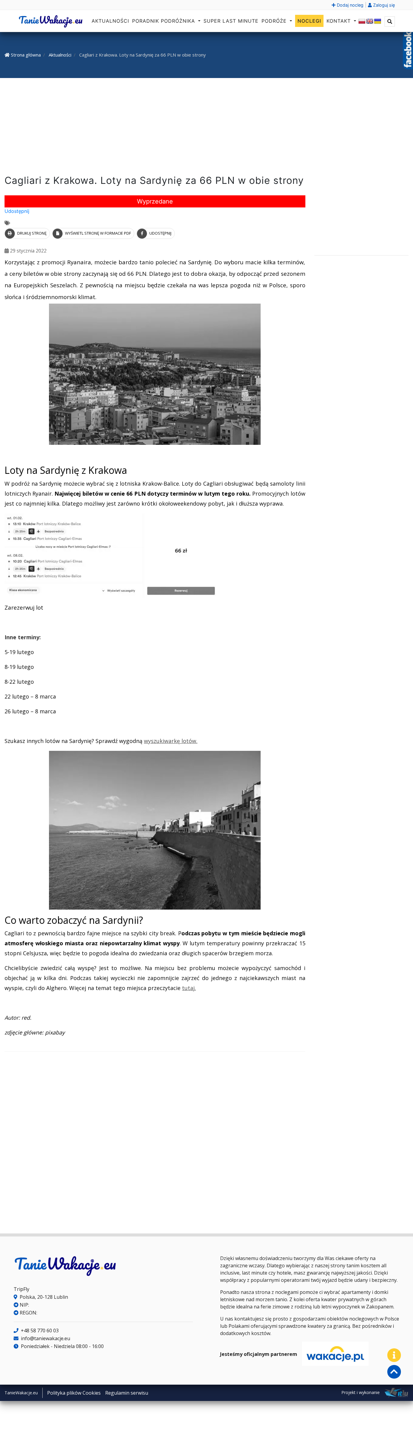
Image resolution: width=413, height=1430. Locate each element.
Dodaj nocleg (349, 5)
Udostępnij (17, 211)
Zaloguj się (383, 5)
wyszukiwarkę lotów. (170, 740)
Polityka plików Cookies (74, 1392)
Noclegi (309, 21)
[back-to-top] (394, 1372)
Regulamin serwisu (126, 1392)
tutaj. (189, 988)
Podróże (275, 21)
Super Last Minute (231, 21)
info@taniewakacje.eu (45, 1338)
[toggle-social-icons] (394, 1355)
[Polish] (362, 21)
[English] (369, 21)
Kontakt (340, 21)
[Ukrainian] (377, 21)
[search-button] (390, 21)
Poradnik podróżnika (164, 21)
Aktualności (110, 21)
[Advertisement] (206, 127)
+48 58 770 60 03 (39, 1330)
